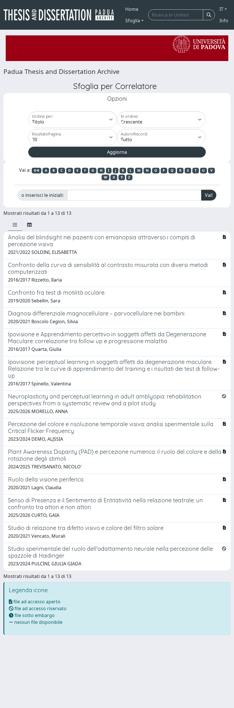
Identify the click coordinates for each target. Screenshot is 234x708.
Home (131, 9)
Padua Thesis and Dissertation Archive (61, 71)
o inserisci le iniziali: (42, 195)
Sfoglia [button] (132, 20)
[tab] (15, 225)
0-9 (36, 170)
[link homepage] (60, 15)
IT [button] (221, 9)
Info (223, 20)
